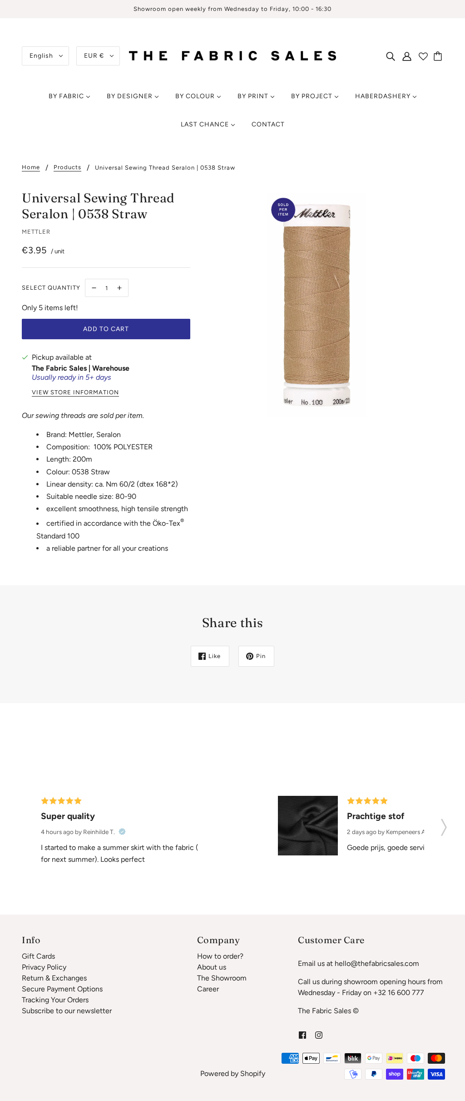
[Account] (407, 56)
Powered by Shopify (232, 1073)
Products (67, 167)
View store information (75, 392)
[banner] (232, 55)
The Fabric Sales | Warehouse (80, 368)
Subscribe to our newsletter (67, 1010)
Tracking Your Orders (55, 999)
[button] (444, 824)
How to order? (220, 956)
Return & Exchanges (54, 978)
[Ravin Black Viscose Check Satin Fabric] (308, 826)
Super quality (68, 816)
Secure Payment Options (62, 989)
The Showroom (222, 978)
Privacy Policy (44, 967)
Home (31, 167)
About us (211, 967)
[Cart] (439, 56)
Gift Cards (38, 956)
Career (208, 989)
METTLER (36, 231)
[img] (390, 56)
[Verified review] (122, 831)
